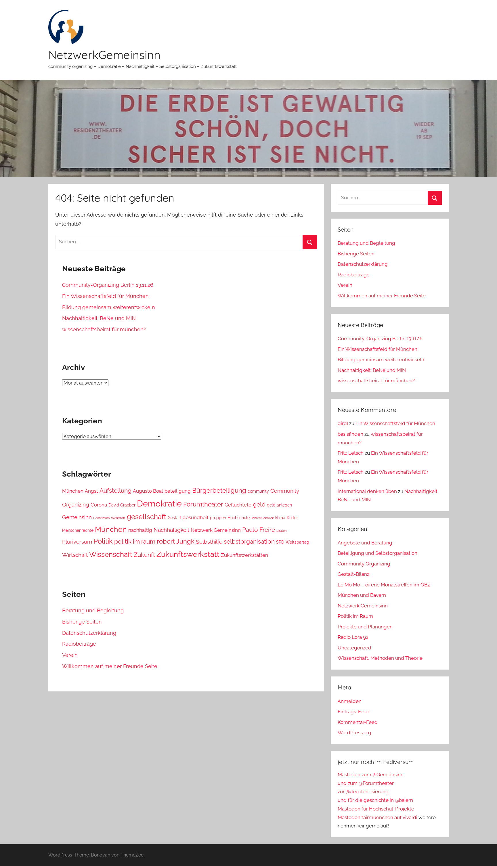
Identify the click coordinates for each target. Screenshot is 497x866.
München (72, 491)
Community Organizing (364, 564)
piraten (281, 530)
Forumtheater (203, 504)
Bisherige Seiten (82, 622)
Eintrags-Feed (354, 711)
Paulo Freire (258, 529)
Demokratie (159, 503)
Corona (99, 505)
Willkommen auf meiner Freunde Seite (109, 666)
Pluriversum (77, 541)
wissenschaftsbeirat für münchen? (104, 329)
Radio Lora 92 (353, 637)
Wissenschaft (110, 554)
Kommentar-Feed (358, 722)
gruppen (218, 517)
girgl (343, 423)
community (258, 491)
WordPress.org (354, 732)
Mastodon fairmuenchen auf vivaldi (377, 817)
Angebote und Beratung (365, 543)
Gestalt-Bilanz (353, 574)
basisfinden (350, 434)
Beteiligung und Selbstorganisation (377, 553)
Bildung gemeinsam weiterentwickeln (108, 307)
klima (280, 517)
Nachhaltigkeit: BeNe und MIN (99, 318)
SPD (280, 542)
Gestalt (174, 517)
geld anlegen (279, 505)
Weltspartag (297, 542)
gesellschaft (146, 517)
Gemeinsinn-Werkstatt (109, 518)
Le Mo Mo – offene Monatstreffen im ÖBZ (384, 585)
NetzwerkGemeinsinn (104, 54)
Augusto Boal (148, 491)
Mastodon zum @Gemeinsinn (371, 774)
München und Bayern (362, 595)
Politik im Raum (355, 616)
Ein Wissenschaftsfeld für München (105, 296)
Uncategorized (354, 648)
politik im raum (134, 541)
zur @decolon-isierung (363, 791)
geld (259, 504)
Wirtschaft (75, 555)
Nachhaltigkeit (171, 530)
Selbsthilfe (209, 541)
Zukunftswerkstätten (244, 555)
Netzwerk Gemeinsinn (216, 530)
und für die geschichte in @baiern (375, 800)
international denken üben (367, 491)
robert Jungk (175, 541)
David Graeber (121, 505)
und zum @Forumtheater (366, 783)
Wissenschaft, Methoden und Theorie (380, 658)
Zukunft (144, 554)
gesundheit (196, 517)
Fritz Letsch (351, 453)
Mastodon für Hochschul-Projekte (376, 809)
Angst (91, 491)
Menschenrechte (77, 530)
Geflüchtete (238, 505)
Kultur (292, 517)
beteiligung (178, 491)
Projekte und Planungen (365, 627)
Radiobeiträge (79, 644)
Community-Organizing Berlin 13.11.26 (107, 285)
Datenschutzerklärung (89, 633)
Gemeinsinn (77, 517)
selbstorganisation (249, 541)
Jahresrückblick (262, 518)
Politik (103, 541)
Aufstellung (115, 490)
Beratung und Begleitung (93, 610)
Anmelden (350, 701)
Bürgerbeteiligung (219, 490)
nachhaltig (140, 530)
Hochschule (239, 517)
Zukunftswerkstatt (187, 554)
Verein (70, 655)
